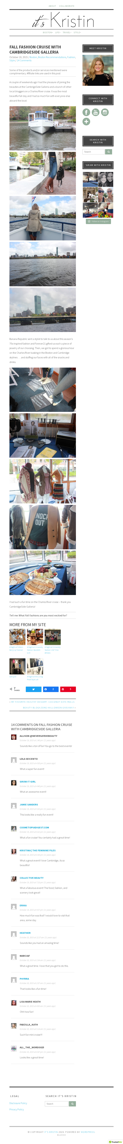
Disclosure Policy (18, 1103)
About (52, 5)
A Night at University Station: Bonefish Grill (35, 650)
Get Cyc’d (12, 676)
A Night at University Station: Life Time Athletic (52, 650)
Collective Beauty (31, 877)
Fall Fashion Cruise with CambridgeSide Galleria (35, 49)
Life (57, 32)
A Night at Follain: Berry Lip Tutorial (16, 648)
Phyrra (24, 978)
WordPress (88, 1132)
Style (77, 32)
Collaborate (66, 5)
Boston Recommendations (52, 57)
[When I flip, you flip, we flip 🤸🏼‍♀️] (105, 210)
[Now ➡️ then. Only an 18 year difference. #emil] (105, 194)
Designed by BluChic (61, 1135)
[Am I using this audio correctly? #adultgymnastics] (90, 179)
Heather (25, 932)
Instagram (105, 112)
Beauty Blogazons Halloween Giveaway (48, 707)
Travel (66, 32)
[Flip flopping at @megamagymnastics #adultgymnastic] (90, 210)
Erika (23, 905)
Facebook (86, 112)
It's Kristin (51, 1132)
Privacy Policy (16, 1109)
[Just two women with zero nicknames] (105, 179)
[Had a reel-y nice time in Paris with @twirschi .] (90, 194)
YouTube (95, 112)
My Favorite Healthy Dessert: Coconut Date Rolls (43, 701)
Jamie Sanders (29, 804)
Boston (47, 32)
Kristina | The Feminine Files (38, 850)
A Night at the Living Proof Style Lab (35, 678)
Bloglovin (86, 121)
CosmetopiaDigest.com (34, 827)
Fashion (71, 57)
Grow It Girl (28, 781)
